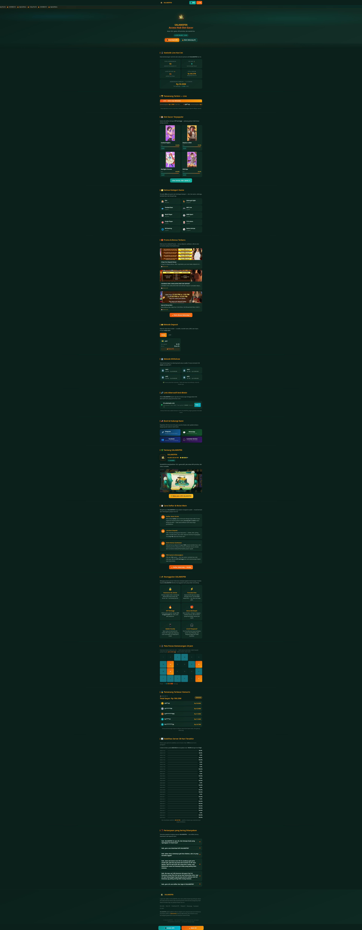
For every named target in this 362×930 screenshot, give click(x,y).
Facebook (195, 906)
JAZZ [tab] (170, 335)
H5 (199, 2)
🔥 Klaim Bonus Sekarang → (181, 315)
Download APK (175, 906)
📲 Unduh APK (169, 928)
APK (192, 2)
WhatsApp (189, 906)
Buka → (197, 405)
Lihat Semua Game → (181, 180)
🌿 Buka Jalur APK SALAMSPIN (181, 496)
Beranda (162, 906)
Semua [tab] (163, 335)
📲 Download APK (172, 40)
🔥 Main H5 (192, 928)
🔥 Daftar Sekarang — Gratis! (181, 567)
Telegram (182, 906)
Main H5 (168, 906)
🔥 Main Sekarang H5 (189, 40)
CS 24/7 (162, 908)
